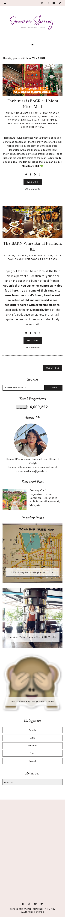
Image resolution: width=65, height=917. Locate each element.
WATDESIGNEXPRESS (32, 912)
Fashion (32, 745)
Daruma (26, 120)
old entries (52, 368)
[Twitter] (60, 3)
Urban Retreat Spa (32, 127)
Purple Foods (30, 259)
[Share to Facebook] (31, 174)
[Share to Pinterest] (35, 174)
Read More (32, 182)
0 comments (33, 189)
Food (32, 753)
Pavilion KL (14, 259)
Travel (32, 760)
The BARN (53, 123)
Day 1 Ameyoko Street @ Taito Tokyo (32, 572)
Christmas (32, 116)
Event (32, 737)
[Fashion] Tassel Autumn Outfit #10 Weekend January (33, 637)
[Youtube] (54, 3)
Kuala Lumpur (40, 120)
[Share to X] (26, 174)
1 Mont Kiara (49, 113)
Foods (58, 255)
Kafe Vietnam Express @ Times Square (32, 702)
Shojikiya (41, 123)
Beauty (32, 730)
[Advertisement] (32, 839)
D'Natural (14, 120)
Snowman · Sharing (31, 909)
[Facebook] (42, 3)
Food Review (45, 255)
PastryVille (27, 123)
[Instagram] (48, 3)
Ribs (42, 259)
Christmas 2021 (50, 116)
